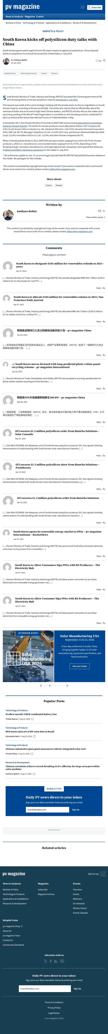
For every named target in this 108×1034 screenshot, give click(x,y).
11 (100, 60)
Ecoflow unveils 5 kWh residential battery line (31, 714)
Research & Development (84, 22)
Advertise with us (54, 955)
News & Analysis (14, 16)
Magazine (30, 16)
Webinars (77, 898)
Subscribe (42, 889)
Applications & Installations (58, 22)
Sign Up (75, 809)
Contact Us (8, 940)
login (51, 254)
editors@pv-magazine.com (62, 169)
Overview (77, 889)
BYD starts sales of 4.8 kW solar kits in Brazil (30, 731)
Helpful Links (10, 920)
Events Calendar (80, 912)
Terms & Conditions (54, 1002)
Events (40, 16)
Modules (54, 73)
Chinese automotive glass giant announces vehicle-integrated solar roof (46, 748)
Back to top (93, 873)
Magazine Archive (46, 894)
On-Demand (79, 903)
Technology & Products (33, 22)
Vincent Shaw (11, 753)
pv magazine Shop (11, 926)
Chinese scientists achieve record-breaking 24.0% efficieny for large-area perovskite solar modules (53, 767)
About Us (7, 931)
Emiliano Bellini (20, 60)
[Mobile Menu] (82, 7)
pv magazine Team (11, 935)
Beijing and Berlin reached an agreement (24, 150)
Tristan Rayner (12, 719)
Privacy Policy (54, 1007)
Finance (44, 73)
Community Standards (13, 944)
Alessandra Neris (13, 736)
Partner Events (80, 908)
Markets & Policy (13, 22)
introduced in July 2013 (67, 99)
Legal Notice (54, 1013)
